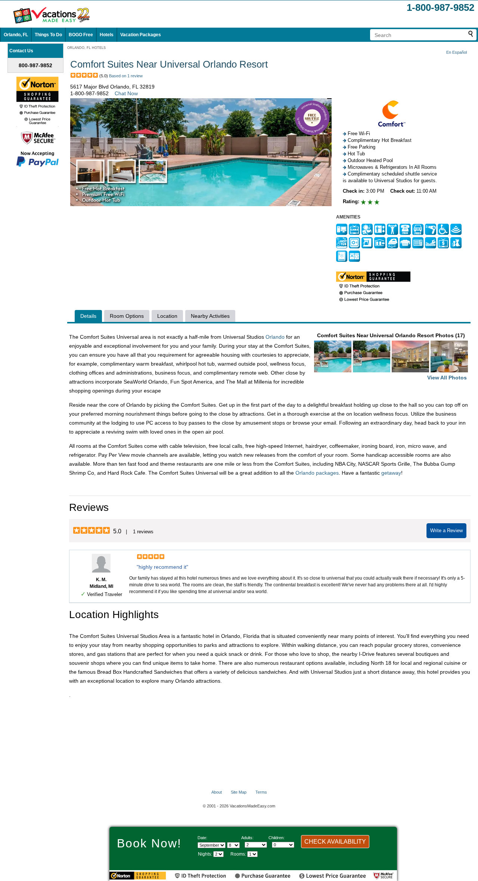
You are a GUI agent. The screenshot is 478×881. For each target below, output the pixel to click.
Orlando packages (317, 473)
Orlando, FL (16, 34)
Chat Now (126, 93)
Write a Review (446, 530)
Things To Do (48, 34)
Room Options (127, 316)
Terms (261, 792)
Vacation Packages (140, 34)
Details (88, 316)
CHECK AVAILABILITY (335, 841)
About (216, 792)
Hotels (107, 34)
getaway (391, 473)
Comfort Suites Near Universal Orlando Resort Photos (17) (392, 356)
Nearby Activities (210, 316)
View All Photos (447, 378)
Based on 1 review (126, 76)
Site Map (238, 792)
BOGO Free (81, 34)
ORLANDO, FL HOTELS (86, 48)
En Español (456, 52)
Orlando (275, 337)
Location (167, 316)
